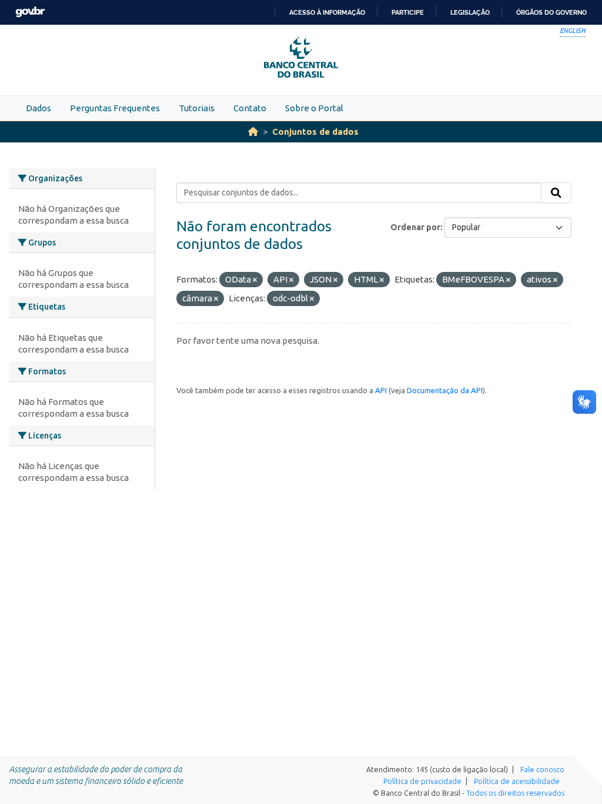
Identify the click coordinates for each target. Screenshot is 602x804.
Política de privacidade (422, 781)
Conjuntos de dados (315, 132)
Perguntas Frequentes (115, 108)
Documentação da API (445, 390)
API (381, 390)
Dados (38, 108)
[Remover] (255, 280)
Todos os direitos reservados (515, 793)
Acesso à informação (327, 12)
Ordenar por (415, 227)
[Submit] (556, 193)
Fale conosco (542, 769)
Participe (408, 12)
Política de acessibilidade (517, 781)
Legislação (470, 12)
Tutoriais (197, 108)
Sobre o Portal (314, 108)
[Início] (253, 132)
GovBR (30, 12)
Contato (249, 108)
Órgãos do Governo (551, 12)
